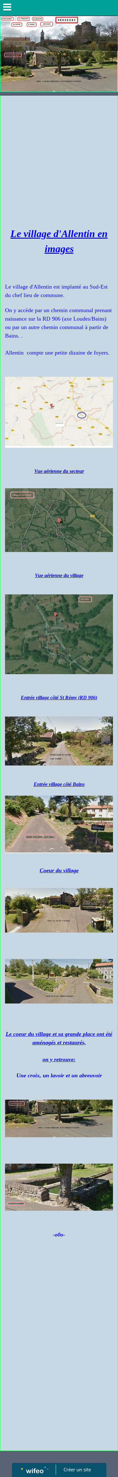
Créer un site (77, 1469)
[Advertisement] (59, 157)
